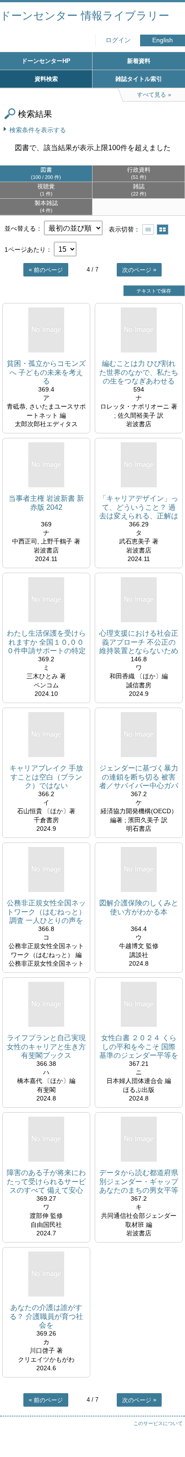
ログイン (118, 40)
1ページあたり (25, 249)
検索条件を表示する (37, 130)
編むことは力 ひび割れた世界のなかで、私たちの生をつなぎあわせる (138, 372)
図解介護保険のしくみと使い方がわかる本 (138, 907)
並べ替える (20, 228)
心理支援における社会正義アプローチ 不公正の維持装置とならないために (138, 642)
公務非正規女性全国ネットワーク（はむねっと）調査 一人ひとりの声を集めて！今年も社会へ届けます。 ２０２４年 (46, 912)
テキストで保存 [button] (154, 291)
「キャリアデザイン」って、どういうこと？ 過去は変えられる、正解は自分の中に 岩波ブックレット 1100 (138, 507)
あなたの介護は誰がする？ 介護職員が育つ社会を (46, 1316)
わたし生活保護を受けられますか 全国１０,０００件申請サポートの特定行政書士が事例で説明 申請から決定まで (46, 642)
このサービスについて (158, 1423)
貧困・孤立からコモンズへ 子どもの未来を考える (46, 372)
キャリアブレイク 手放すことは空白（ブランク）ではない (46, 776)
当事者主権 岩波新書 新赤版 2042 (46, 503)
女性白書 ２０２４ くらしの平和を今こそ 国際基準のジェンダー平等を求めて (138, 1047)
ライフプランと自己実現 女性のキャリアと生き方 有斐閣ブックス (46, 1046)
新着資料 (138, 61)
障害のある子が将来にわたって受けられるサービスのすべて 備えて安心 (46, 1181)
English (162, 40)
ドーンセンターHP (46, 61)
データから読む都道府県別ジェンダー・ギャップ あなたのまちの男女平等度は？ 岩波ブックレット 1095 (138, 1181)
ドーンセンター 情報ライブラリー (84, 15)
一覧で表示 (148, 229)
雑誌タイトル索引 (138, 79)
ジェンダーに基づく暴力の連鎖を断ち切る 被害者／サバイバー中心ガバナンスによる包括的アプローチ (138, 777)
